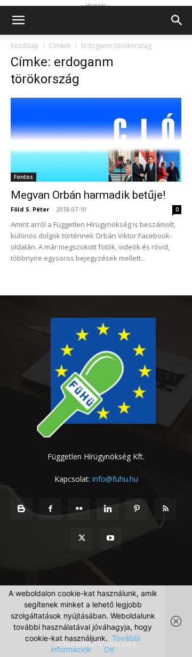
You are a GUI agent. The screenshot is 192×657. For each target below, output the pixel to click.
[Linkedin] (107, 509)
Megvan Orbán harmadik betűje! (88, 195)
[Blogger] (21, 509)
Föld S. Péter (30, 209)
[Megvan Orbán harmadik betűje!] (96, 140)
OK (109, 649)
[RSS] (165, 509)
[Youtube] (110, 538)
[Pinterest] (136, 509)
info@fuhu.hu (115, 479)
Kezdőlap (25, 45)
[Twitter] (81, 538)
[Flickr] (79, 509)
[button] (18, 20)
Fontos (23, 177)
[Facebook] (50, 509)
